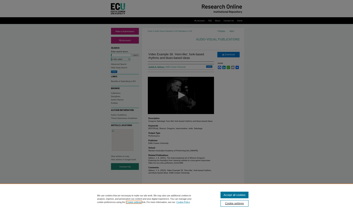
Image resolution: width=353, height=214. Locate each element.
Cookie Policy (183, 202)
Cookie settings (133, 202)
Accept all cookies (234, 194)
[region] (176, 199)
